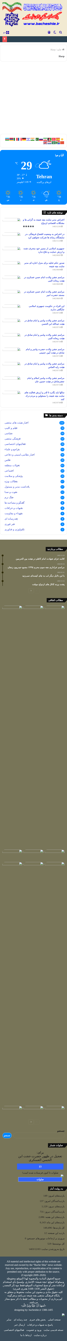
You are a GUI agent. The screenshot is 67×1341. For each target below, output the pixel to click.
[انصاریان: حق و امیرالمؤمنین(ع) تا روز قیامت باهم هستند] (55, 727)
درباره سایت (40, 1335)
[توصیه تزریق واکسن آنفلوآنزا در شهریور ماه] (33, 983)
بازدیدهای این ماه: (55, 1222)
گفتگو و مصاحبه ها (15, 502)
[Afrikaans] (58, 142)
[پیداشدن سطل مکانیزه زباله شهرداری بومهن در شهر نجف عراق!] (55, 855)
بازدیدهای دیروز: (56, 1206)
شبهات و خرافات (14, 508)
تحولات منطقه (12, 465)
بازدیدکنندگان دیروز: (54, 1211)
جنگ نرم (9, 497)
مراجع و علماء (12, 449)
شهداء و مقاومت (14, 513)
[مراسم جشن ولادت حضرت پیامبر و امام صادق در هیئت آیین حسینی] (11, 354)
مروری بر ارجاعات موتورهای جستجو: (45, 1238)
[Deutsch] (24, 139)
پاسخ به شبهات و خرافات (40, 1325)
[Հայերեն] (11, 139)
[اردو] (37, 139)
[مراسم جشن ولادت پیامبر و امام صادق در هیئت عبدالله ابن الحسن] (11, 325)
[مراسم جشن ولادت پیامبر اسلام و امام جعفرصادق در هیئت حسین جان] (11, 382)
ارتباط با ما (26, 1335)
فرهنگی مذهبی (13, 438)
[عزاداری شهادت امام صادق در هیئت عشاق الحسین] (55, 867)
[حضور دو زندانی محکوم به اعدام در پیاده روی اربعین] (12, 855)
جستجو (61, 1131)
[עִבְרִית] (28, 139)
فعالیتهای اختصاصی (15, 444)
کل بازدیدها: (58, 1227)
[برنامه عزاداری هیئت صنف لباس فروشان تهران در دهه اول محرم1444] (12, 1111)
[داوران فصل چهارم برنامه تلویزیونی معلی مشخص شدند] (33, 611)
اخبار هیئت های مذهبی (16, 422)
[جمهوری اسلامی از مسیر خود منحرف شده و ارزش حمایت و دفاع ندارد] (11, 253)
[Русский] (41, 139)
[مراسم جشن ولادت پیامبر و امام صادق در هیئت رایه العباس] (11, 368)
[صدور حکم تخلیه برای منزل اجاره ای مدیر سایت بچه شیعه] (11, 267)
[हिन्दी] (33, 139)
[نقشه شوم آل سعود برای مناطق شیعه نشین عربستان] (33, 1111)
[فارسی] (45, 139)
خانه (59, 49)
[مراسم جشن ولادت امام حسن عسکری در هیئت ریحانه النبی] (11, 282)
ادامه (57, 120)
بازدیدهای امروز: (56, 1195)
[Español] (58, 139)
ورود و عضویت (33, 1330)
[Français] (20, 139)
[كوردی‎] (62, 139)
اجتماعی (9, 470)
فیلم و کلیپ (11, 428)
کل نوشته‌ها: (58, 1243)
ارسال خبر (19, 1325)
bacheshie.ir (35, 1309)
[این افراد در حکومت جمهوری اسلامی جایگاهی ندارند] (11, 310)
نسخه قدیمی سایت (53, 1330)
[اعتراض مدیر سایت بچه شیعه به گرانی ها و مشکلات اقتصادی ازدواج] (11, 224)
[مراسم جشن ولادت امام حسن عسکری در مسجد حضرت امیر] (11, 296)
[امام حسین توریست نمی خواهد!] (12, 867)
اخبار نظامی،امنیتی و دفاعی (20, 454)
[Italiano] (16, 139)
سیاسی (9, 433)
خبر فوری (10, 524)
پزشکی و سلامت (14, 476)
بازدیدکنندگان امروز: (54, 1201)
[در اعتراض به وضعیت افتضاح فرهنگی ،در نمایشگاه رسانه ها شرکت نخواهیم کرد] (11, 238)
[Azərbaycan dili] (7, 139)
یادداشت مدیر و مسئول (17, 486)
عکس (8, 460)
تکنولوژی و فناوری (51, 71)
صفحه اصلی (54, 1319)
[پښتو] (49, 139)
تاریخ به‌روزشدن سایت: (52, 1249)
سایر (9, 1319)
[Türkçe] (54, 139)
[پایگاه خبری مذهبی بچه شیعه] (33, 14)
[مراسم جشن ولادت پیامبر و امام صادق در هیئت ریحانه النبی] (11, 339)
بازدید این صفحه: (56, 1233)
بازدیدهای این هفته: (54, 1217)
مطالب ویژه (11, 481)
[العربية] (54, 142)
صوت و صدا (11, 492)
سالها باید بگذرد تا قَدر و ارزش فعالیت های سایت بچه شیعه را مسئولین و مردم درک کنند (44, 396)
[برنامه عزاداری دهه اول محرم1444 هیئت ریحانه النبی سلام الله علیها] (12, 611)
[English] (45, 142)
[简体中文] (62, 142)
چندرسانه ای (11, 518)
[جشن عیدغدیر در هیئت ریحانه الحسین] (55, 1111)
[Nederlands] (49, 142)
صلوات (40, 1179)
